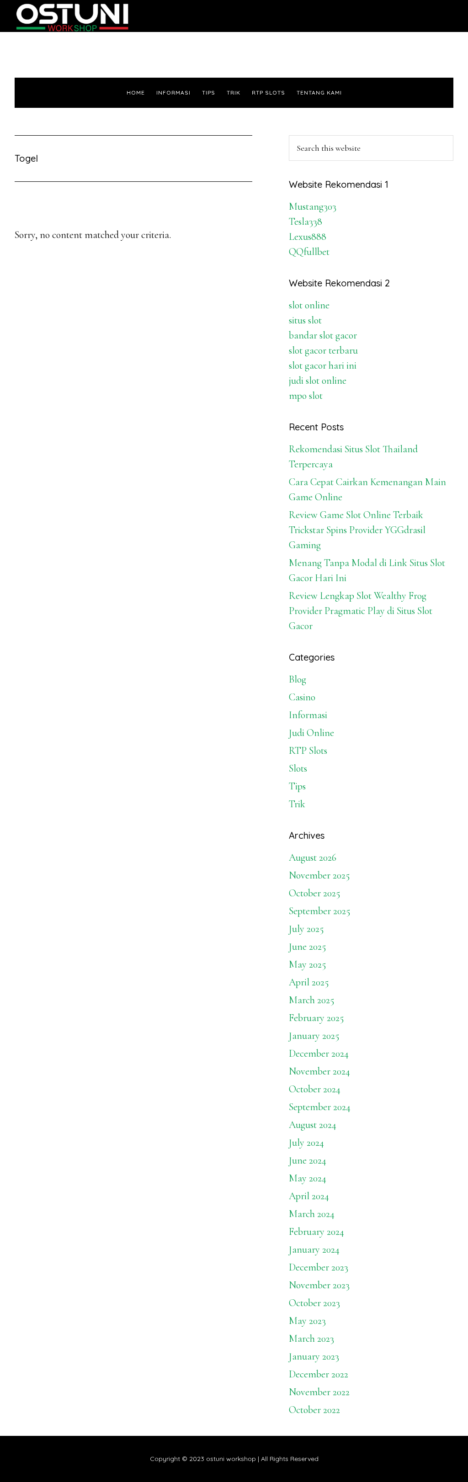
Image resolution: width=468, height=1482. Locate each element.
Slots (298, 768)
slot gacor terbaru (323, 350)
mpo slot (306, 396)
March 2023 (311, 1338)
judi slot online (317, 380)
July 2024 (306, 1143)
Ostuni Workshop (97, 16)
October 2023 (314, 1303)
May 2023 (307, 1321)
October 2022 (314, 1410)
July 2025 (306, 929)
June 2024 (307, 1160)
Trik (297, 804)
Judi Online (311, 733)
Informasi (308, 715)
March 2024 (312, 1214)
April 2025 (309, 982)
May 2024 (307, 1178)
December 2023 (318, 1267)
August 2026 (312, 857)
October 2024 (314, 1089)
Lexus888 (307, 237)
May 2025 (307, 964)
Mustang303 (312, 206)
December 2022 (318, 1374)
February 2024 (316, 1232)
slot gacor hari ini (322, 365)
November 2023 (319, 1285)
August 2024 (312, 1125)
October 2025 (314, 893)
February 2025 (316, 1018)
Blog (297, 679)
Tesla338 (305, 222)
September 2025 (319, 911)
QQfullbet (309, 252)
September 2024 (320, 1107)
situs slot (305, 320)
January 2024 (314, 1249)
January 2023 (314, 1356)
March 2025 (311, 1000)
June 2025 (307, 947)
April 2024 (309, 1196)
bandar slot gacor (323, 335)
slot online (309, 305)
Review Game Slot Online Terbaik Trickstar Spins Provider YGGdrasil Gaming (357, 530)
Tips (297, 786)
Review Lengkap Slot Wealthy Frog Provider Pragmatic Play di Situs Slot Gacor (360, 611)
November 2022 (319, 1392)
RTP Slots (308, 751)
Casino (302, 697)
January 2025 (314, 1036)
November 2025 (319, 875)
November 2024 (319, 1071)
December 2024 (319, 1053)
